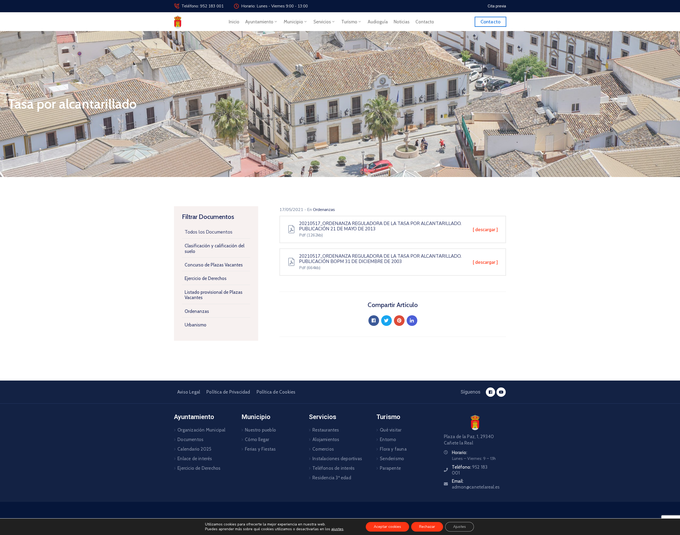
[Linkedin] (412, 320)
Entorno (388, 439)
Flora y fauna (393, 449)
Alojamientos (325, 439)
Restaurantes (325, 430)
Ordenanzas (197, 311)
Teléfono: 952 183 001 (202, 6)
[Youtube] (501, 392)
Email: (476, 484)
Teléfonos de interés (333, 468)
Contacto (424, 21)
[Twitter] (386, 320)
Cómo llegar (257, 439)
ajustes (337, 529)
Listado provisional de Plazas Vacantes (214, 295)
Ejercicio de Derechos (206, 278)
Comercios (323, 449)
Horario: (459, 452)
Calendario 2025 (194, 449)
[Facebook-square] (490, 392)
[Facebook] (373, 320)
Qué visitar (390, 430)
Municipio (293, 21)
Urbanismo (195, 324)
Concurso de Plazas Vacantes (214, 265)
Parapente (390, 468)
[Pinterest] (399, 320)
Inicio (234, 21)
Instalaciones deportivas (337, 458)
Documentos (190, 439)
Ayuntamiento (259, 21)
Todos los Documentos (208, 232)
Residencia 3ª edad (331, 477)
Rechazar (427, 526)
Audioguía (378, 21)
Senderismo (392, 458)
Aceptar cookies (387, 526)
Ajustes (459, 526)
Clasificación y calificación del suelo (214, 248)
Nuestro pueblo (260, 430)
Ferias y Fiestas (260, 449)
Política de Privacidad (228, 392)
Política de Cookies (276, 392)
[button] (497, 6)
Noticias (402, 21)
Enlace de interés (194, 458)
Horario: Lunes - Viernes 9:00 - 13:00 (274, 6)
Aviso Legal (188, 392)
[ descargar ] (485, 230)
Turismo (349, 21)
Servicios (322, 21)
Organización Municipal (201, 430)
